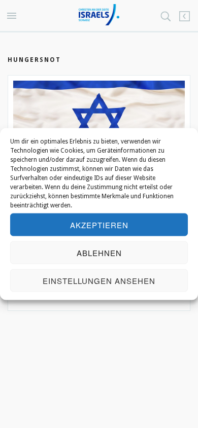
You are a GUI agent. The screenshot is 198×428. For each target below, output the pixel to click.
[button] (13, 16)
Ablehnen (99, 252)
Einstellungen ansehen (99, 280)
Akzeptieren (99, 224)
